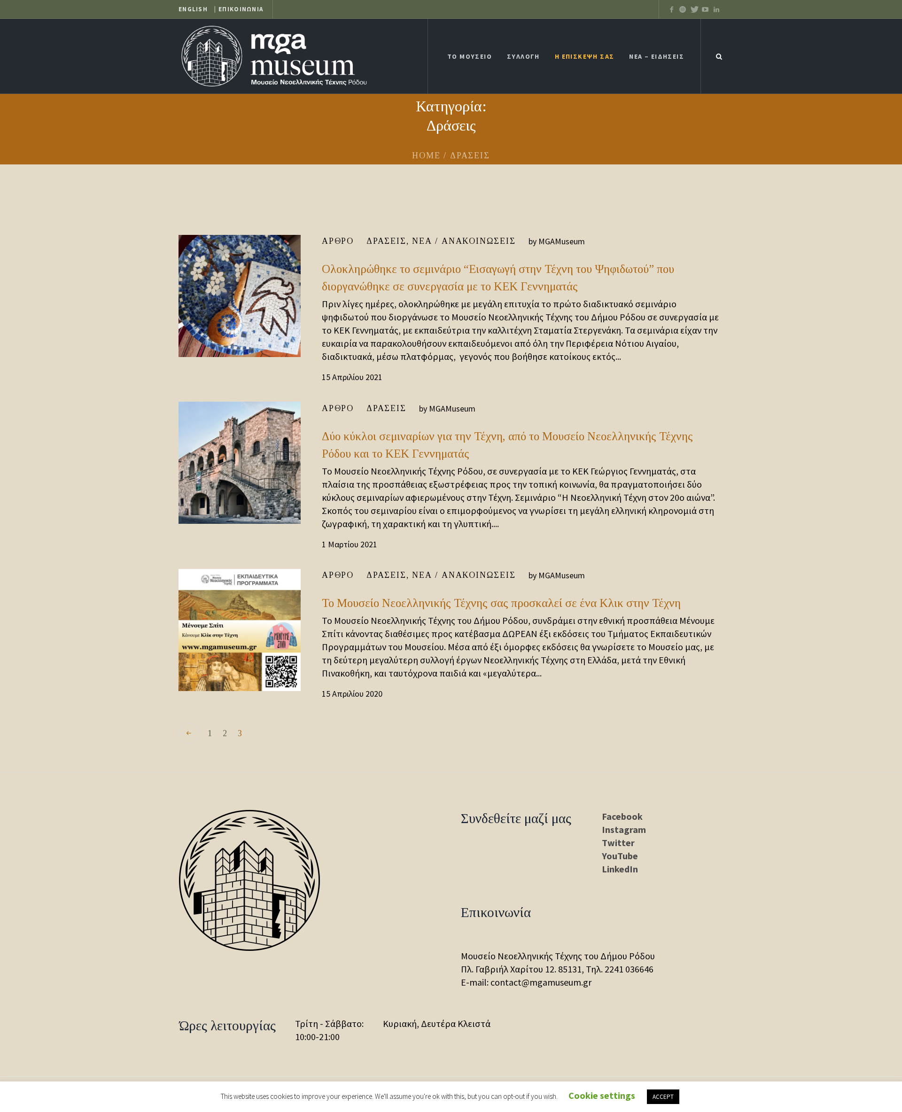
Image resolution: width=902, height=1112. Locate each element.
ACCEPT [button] (663, 1097)
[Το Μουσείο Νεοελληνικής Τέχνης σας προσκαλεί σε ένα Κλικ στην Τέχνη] (240, 630)
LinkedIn (620, 869)
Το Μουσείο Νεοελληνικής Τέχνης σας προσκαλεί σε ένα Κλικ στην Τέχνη (501, 603)
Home (426, 155)
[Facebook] (671, 9)
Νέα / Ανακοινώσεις (463, 241)
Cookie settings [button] (601, 1095)
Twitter (618, 842)
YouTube (620, 856)
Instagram (624, 829)
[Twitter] (682, 9)
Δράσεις (386, 241)
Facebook (622, 816)
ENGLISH (193, 9)
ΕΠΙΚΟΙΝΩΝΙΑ (240, 9)
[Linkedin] (716, 9)
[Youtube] (705, 9)
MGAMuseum (561, 241)
